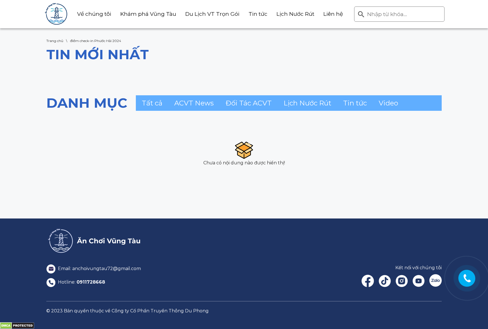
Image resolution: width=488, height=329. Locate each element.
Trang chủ (54, 41)
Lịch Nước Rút (295, 14)
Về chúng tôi (94, 14)
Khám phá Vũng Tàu (148, 14)
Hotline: (81, 282)
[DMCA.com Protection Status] (17, 325)
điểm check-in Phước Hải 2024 (95, 41)
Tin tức (258, 14)
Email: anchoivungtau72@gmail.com (99, 268)
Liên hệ (333, 14)
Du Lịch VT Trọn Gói (212, 14)
